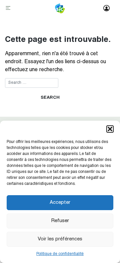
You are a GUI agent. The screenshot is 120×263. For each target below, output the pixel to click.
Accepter (60, 202)
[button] (110, 129)
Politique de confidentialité (60, 254)
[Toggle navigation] (9, 8)
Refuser (60, 220)
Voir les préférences (60, 239)
